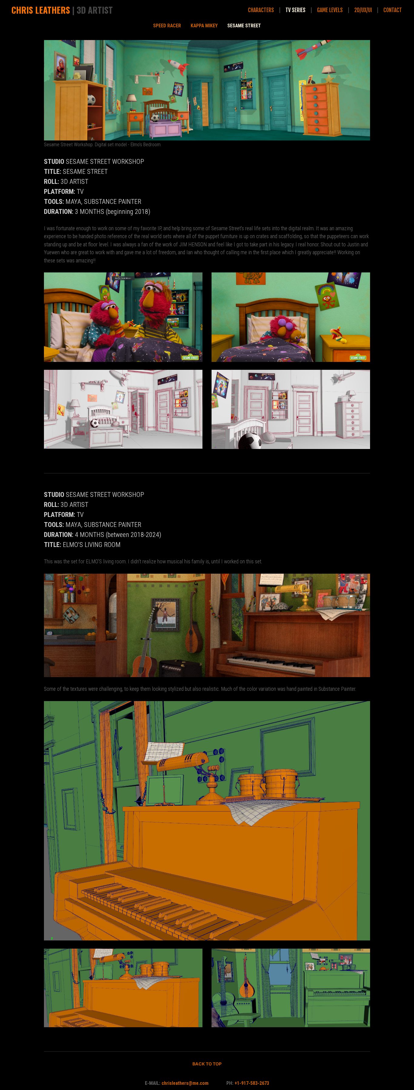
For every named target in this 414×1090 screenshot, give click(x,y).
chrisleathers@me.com (186, 1083)
